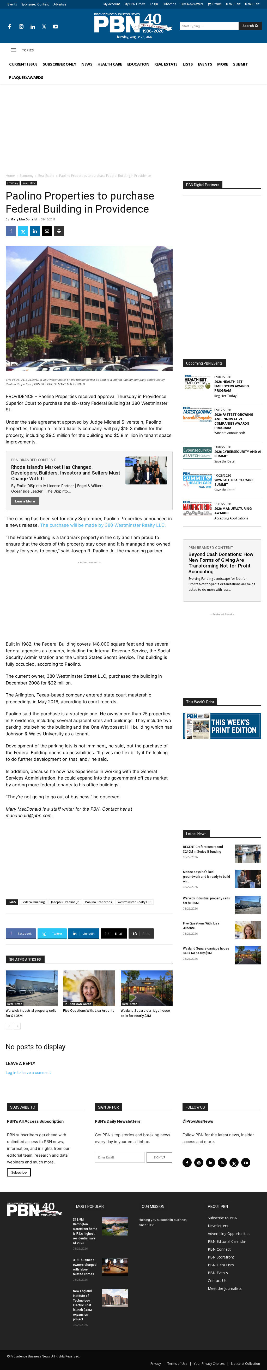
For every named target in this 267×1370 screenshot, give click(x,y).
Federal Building (33, 902)
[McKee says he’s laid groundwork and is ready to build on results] (248, 879)
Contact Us (217, 1280)
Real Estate (46, 175)
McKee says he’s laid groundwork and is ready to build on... (206, 876)
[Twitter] (44, 26)
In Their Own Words (78, 1004)
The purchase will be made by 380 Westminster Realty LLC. (103, 525)
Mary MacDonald (23, 219)
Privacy (155, 1363)
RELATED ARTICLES (25, 960)
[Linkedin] (32, 26)
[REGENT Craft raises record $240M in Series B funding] (248, 854)
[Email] (47, 231)
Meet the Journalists (225, 1288)
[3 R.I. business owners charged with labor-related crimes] (115, 1267)
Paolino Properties (98, 902)
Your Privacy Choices (209, 1363)
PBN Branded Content (33, 459)
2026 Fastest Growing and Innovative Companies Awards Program (233, 421)
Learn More (25, 501)
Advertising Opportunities (229, 1233)
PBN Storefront (221, 1257)
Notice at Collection (245, 1363)
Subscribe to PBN (223, 1217)
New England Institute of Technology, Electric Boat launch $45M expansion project (82, 1305)
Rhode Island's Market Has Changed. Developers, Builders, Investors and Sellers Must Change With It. (65, 473)
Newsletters (218, 1225)
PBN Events (218, 1272)
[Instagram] (21, 26)
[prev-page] (9, 1026)
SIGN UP (159, 1157)
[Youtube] (55, 26)
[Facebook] (9, 26)
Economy (26, 175)
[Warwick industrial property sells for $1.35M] (32, 988)
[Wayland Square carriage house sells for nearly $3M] (147, 988)
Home (10, 175)
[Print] (59, 231)
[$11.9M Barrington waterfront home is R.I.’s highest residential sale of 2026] (115, 1226)
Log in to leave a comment (28, 1072)
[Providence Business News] (134, 23)
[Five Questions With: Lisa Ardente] (89, 988)
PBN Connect (219, 1249)
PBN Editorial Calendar (227, 1241)
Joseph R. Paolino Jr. (65, 902)
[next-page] (17, 1026)
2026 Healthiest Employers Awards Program (231, 386)
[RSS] (222, 1162)
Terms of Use (177, 1363)
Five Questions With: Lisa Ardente (88, 1010)
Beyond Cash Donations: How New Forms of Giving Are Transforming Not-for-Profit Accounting (221, 563)
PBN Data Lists (221, 1264)
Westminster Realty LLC (134, 902)
